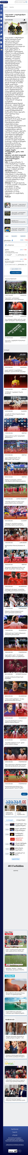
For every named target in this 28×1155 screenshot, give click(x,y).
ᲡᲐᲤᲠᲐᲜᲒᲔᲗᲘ (23, 542)
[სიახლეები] (16, 802)
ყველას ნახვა (15, 859)
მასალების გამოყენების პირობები (15, 1140)
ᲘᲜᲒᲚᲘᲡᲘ (24, 389)
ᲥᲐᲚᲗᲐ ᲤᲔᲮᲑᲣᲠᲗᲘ (21, 498)
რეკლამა (14, 1132)
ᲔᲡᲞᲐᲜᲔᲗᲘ (24, 411)
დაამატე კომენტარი (16, 272)
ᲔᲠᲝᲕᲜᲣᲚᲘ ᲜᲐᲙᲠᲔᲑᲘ (21, 674)
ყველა (24, 794)
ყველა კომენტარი (15, 268)
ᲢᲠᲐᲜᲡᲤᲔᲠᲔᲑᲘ (23, 586)
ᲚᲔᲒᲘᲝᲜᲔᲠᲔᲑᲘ (23, 608)
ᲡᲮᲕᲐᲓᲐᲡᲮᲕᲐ (23, 367)
